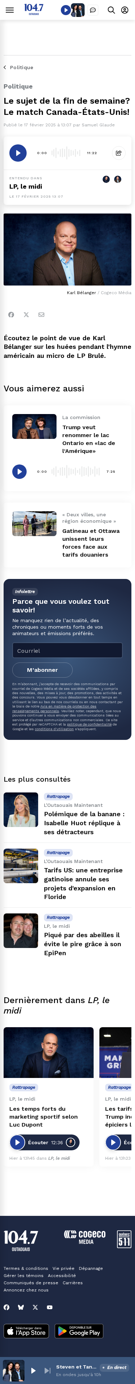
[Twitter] (26, 314)
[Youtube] (50, 1307)
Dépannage (91, 1268)
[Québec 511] (124, 1246)
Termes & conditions (26, 1268)
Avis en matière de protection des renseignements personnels (54, 708)
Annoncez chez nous (26, 1290)
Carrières (73, 1282)
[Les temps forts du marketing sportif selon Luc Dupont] (49, 1052)
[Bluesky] (21, 1307)
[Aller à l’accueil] (33, 13)
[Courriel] (41, 314)
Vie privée (64, 1268)
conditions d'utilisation (54, 729)
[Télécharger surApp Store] (26, 1332)
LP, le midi (25, 186)
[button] (33, 1370)
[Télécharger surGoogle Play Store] (79, 1332)
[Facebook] (11, 314)
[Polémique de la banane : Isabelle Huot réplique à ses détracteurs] (21, 809)
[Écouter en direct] (66, 10)
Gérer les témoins (24, 1275)
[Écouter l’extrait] (18, 153)
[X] (35, 1307)
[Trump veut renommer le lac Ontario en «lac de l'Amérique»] (34, 426)
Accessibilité (62, 1275)
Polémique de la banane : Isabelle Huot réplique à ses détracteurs (84, 823)
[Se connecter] (124, 10)
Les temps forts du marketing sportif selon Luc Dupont (43, 1116)
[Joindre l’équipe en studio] (92, 10)
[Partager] (119, 153)
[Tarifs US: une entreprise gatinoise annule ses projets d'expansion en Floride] (21, 866)
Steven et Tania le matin (76, 1367)
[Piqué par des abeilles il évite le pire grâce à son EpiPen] (21, 930)
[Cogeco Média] (84, 1242)
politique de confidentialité (89, 724)
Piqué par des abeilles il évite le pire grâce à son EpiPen (82, 944)
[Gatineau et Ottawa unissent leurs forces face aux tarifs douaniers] (34, 523)
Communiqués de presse (31, 1282)
